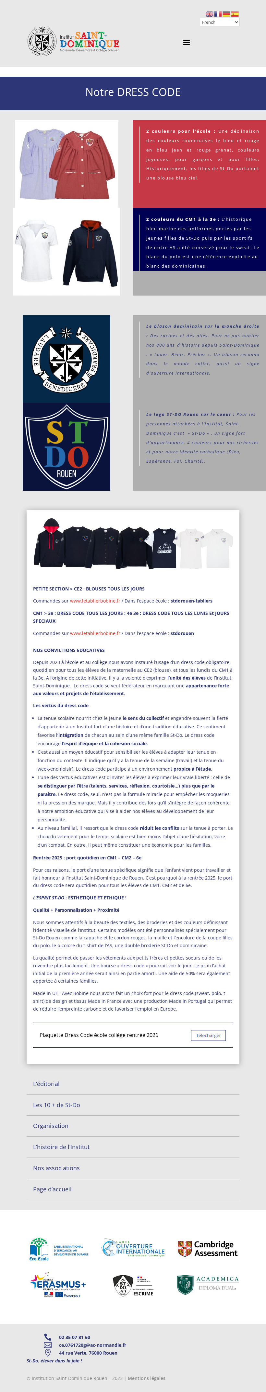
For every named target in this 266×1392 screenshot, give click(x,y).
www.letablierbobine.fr (95, 601)
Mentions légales (146, 1378)
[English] (210, 13)
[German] (227, 13)
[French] (218, 13)
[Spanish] (235, 13)
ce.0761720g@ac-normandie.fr (92, 1345)
